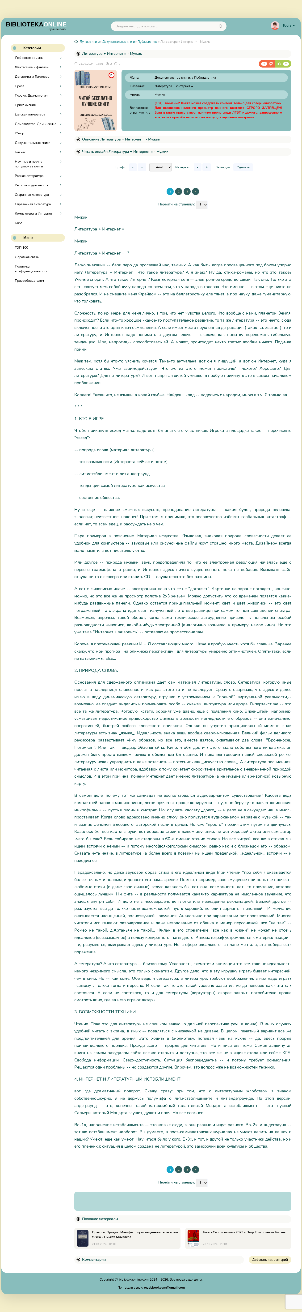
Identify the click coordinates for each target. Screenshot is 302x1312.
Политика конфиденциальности (31, 268)
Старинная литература (32, 194)
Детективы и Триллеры (32, 76)
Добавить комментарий (270, 1259)
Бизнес (20, 152)
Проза (19, 86)
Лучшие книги (90, 42)
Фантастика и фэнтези (32, 67)
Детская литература (30, 114)
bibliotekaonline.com (134, 1279)
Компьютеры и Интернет (33, 213)
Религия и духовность (31, 185)
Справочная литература (33, 204)
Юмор (19, 133)
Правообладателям (29, 280)
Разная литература (29, 176)
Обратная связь (27, 257)
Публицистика (148, 42)
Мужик (160, 94)
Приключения (25, 105)
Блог (18, 223)
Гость (287, 25)
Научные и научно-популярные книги (29, 164)
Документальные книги (32, 143)
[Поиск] (220, 26)
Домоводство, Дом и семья (35, 124)
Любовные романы (29, 57)
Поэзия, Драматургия (31, 95)
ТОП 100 (21, 247)
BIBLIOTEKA (36, 26)
